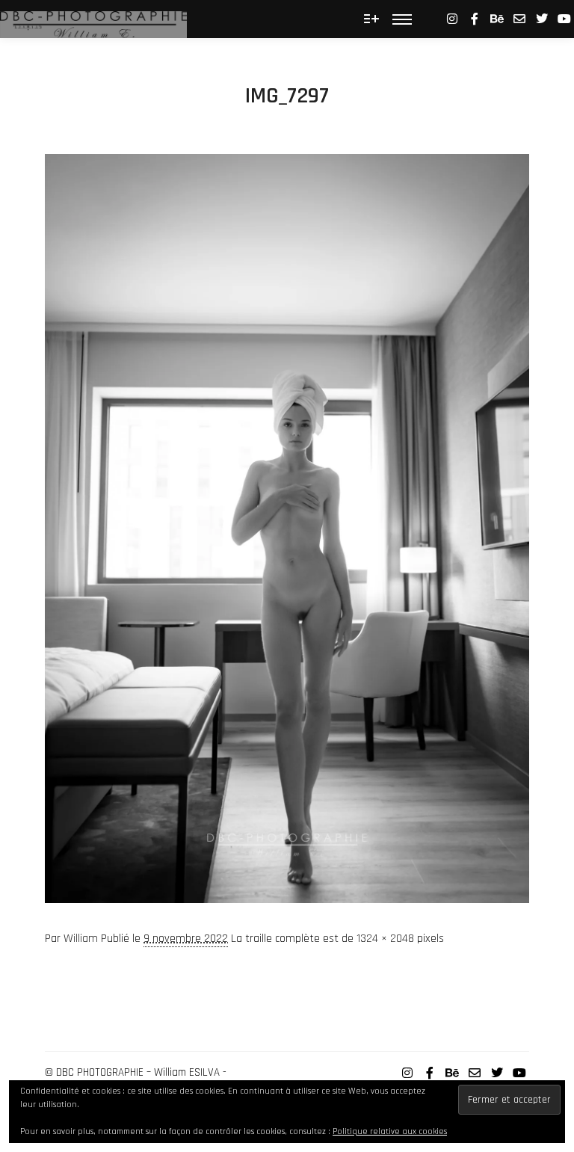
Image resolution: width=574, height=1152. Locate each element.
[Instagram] (452, 18)
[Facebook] (474, 18)
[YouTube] (564, 18)
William (81, 938)
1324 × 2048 (385, 938)
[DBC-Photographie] (93, 19)
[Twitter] (542, 18)
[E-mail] (519, 18)
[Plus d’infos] (371, 18)
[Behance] (497, 18)
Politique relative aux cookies (390, 1131)
